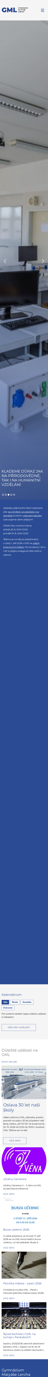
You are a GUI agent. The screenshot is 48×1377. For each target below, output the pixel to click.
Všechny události (19, 1027)
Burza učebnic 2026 (16, 1229)
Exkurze (8, 1007)
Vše (5, 1002)
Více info (14, 1140)
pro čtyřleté (14, 512)
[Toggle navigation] (42, 10)
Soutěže (27, 1002)
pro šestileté (28, 512)
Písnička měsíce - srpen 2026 (22, 1283)
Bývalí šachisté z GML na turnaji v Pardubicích (19, 1335)
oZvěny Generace (14, 1179)
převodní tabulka (32, 515)
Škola (15, 1002)
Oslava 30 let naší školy (21, 1107)
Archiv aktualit (9, 1061)
